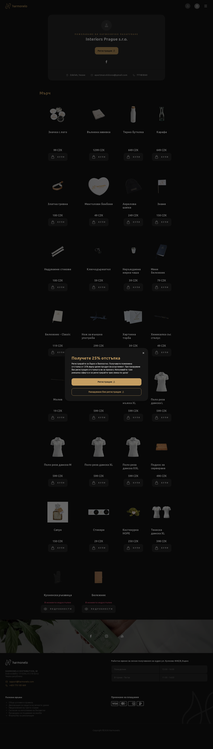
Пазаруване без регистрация (105, 392)
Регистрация (105, 382)
